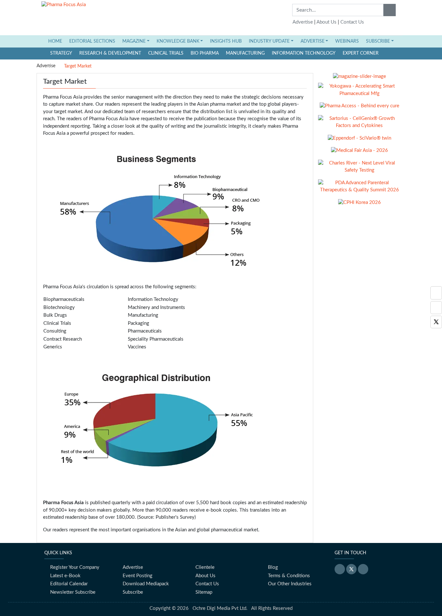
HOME (57, 41)
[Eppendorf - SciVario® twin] (359, 140)
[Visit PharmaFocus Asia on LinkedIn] (436, 293)
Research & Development (110, 53)
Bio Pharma (205, 53)
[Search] (389, 10)
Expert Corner (361, 53)
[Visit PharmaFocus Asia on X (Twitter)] (436, 322)
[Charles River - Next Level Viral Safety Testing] (359, 169)
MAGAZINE (134, 41)
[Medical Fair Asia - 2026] (359, 153)
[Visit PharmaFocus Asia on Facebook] (436, 307)
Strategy (61, 53)
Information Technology (304, 53)
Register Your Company (74, 567)
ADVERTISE (313, 41)
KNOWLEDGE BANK (178, 41)
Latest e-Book (65, 575)
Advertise (303, 22)
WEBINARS (347, 41)
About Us (326, 22)
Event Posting (137, 575)
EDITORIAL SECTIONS (92, 41)
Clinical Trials (165, 53)
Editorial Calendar (69, 583)
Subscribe (133, 592)
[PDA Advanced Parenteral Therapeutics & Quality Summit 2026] (359, 188)
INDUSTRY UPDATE (269, 41)
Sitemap (203, 592)
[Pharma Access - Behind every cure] (359, 108)
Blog (273, 567)
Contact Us (352, 22)
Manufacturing (245, 53)
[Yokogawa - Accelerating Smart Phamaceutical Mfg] (359, 92)
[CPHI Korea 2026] (359, 205)
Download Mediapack (146, 583)
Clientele (205, 567)
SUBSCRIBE (378, 41)
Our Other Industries (290, 583)
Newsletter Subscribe (72, 592)
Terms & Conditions (289, 575)
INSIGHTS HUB (226, 41)
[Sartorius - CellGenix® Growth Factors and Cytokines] (359, 124)
